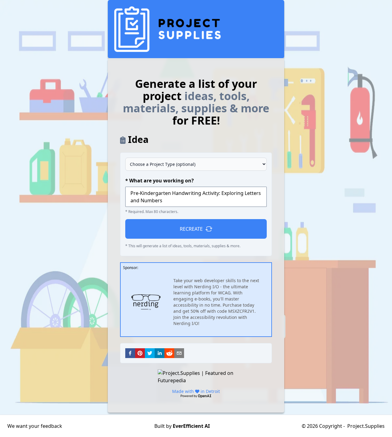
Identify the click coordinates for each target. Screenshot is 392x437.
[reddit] (169, 353)
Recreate (191, 229)
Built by (182, 426)
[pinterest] (140, 353)
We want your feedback (34, 426)
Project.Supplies (366, 426)
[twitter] (150, 353)
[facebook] (130, 353)
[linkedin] (159, 353)
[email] (179, 353)
